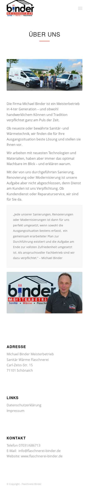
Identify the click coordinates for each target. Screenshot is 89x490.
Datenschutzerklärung (24, 405)
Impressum (15, 410)
